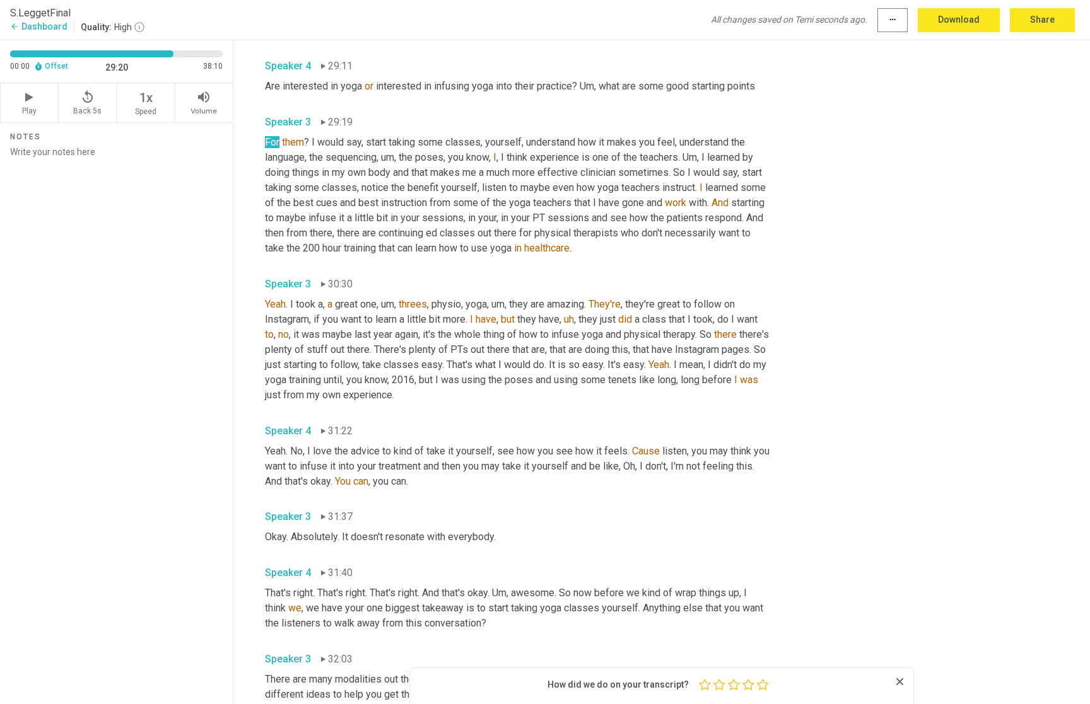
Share (1042, 19)
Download (959, 19)
